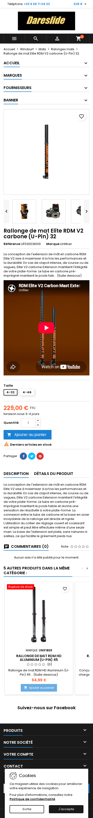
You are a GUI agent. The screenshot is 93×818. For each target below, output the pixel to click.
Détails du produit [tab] (53, 473)
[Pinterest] (40, 456)
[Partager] (23, 456)
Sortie (26, 809)
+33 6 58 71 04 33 (37, 4)
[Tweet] (31, 456)
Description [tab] (16, 473)
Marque (52, 244)
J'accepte (66, 809)
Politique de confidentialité (32, 799)
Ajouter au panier (26, 434)
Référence (12, 244)
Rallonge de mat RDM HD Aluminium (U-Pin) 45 (39, 657)
